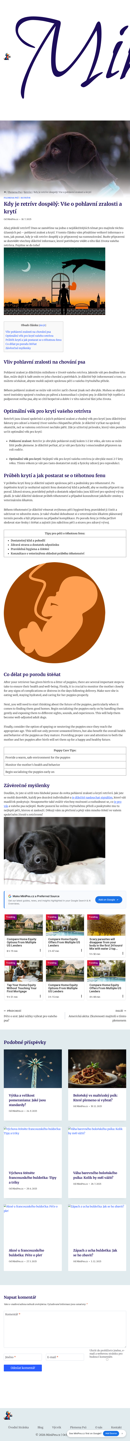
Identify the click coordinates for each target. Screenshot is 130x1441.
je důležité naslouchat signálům (92, 797)
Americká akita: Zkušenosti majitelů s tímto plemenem (97, 1016)
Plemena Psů (11, 198)
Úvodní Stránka (18, 1427)
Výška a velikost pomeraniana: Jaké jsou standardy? (27, 1100)
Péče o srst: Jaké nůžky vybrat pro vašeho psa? (30, 1016)
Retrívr (25, 198)
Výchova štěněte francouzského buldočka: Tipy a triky (32, 1177)
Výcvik (56, 1427)
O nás (98, 1427)
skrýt (42, 325)
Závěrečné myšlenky (18, 348)
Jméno (10, 1357)
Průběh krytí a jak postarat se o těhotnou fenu (34, 339)
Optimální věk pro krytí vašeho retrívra (29, 335)
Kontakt (116, 1427)
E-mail (52, 1357)
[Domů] (5, 192)
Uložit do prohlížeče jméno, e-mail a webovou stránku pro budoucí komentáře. (107, 1353)
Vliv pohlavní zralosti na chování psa (28, 331)
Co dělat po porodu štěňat (21, 344)
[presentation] (33, 1068)
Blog (40, 1427)
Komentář (12, 1314)
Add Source (111, 1433)
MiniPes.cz (12, 219)
